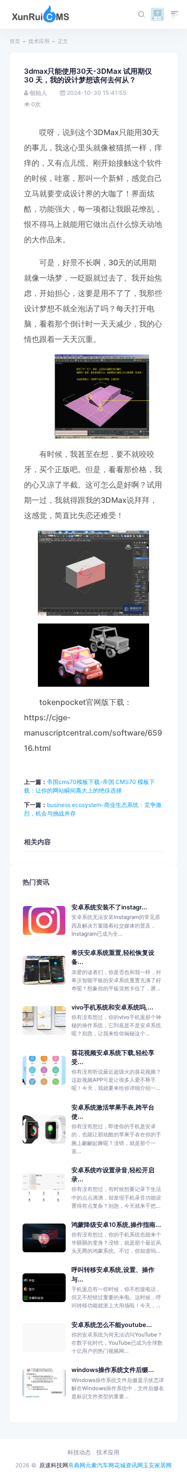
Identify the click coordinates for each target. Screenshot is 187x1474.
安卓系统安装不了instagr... (109, 907)
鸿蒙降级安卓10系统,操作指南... (116, 1224)
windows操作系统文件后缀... (112, 1369)
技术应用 (38, 41)
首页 (15, 41)
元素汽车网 (99, 1465)
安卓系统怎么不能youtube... (111, 1324)
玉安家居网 (157, 1465)
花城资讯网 (128, 1465)
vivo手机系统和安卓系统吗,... (112, 1007)
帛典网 (76, 1465)
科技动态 (79, 1452)
